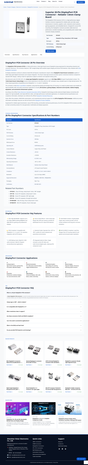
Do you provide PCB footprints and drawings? (19, 330)
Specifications (16, 54)
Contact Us (60, 443)
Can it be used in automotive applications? (18, 320)
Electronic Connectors (21, 7)
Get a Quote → (81, 2)
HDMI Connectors (37, 443)
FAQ (41, 54)
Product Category (11, 7)
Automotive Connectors (38, 452)
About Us (60, 441)
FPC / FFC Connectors (38, 448)
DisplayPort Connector (32, 7)
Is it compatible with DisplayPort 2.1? (16, 306)
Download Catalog (62, 446)
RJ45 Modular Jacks (37, 450)
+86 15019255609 (17, 453)
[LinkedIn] (62, 449)
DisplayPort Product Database (42, 100)
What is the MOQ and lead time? (15, 325)
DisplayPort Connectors (38, 446)
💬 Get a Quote (50, 51)
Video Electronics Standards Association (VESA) (29, 92)
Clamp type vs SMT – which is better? (16, 302)
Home (5, 7)
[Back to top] (85, 463)
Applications (34, 54)
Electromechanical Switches (39, 454)
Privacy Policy (55, 462)
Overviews (7, 54)
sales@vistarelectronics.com (18, 457)
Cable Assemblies (37, 456)
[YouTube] (65, 449)
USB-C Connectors (37, 441)
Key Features (25, 54)
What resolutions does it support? (16, 311)
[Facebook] (59, 449)
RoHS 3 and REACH (21, 85)
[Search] (74, 2)
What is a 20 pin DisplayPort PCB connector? (18, 292)
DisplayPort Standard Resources (44, 96)
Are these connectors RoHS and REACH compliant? (20, 316)
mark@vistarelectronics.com (18, 455)
